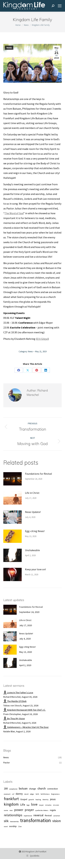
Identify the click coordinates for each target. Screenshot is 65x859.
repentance (28, 816)
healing (38, 799)
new (11, 810)
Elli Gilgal (42, 338)
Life (22, 804)
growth (31, 799)
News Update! (33, 512)
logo (28, 805)
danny (19, 793)
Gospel (23, 799)
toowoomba (14, 821)
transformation (35, 820)
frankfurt (11, 799)
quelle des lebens (41, 810)
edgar (32, 794)
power (18, 810)
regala (53, 810)
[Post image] (12, 478)
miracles (48, 805)
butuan (23, 788)
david (26, 794)
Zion (20, 826)
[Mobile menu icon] (60, 6)
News (9, 48)
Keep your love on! (35, 569)
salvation (56, 816)
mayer (41, 805)
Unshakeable (32, 550)
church (42, 788)
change (32, 788)
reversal (38, 815)
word (6, 826)
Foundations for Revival (38, 473)
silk (6, 821)
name (6, 810)
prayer (29, 810)
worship (13, 826)
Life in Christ (32, 492)
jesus (53, 799)
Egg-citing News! (34, 531)
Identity (45, 799)
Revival (48, 815)
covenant (7, 794)
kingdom (11, 804)
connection (52, 788)
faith (37, 794)
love (34, 804)
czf (13, 794)
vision (56, 821)
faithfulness (45, 794)
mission (56, 805)
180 (6, 788)
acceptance (13, 789)
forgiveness (55, 794)
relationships (13, 815)
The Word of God (14, 213)
